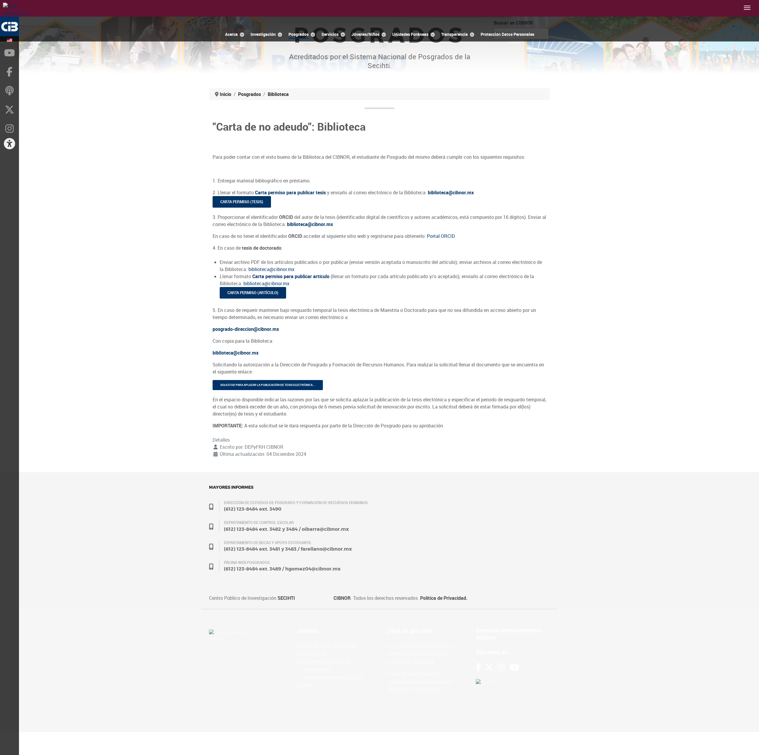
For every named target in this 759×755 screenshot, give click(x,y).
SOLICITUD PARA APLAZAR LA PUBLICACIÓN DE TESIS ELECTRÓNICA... (267, 385)
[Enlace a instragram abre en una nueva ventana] (501, 667)
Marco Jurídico (314, 653)
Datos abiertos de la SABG (328, 645)
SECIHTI (286, 598)
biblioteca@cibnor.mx (271, 269)
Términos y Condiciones (414, 689)
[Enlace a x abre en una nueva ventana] (491, 667)
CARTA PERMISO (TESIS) (241, 201)
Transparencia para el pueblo (331, 677)
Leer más (423, 661)
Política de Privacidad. (444, 598)
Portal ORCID (441, 236)
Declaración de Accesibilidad (419, 681)
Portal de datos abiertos (414, 673)
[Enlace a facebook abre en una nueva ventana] (478, 667)
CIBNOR (342, 598)
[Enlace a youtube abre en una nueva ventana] (514, 667)
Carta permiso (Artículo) (252, 292)
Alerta (304, 684)
